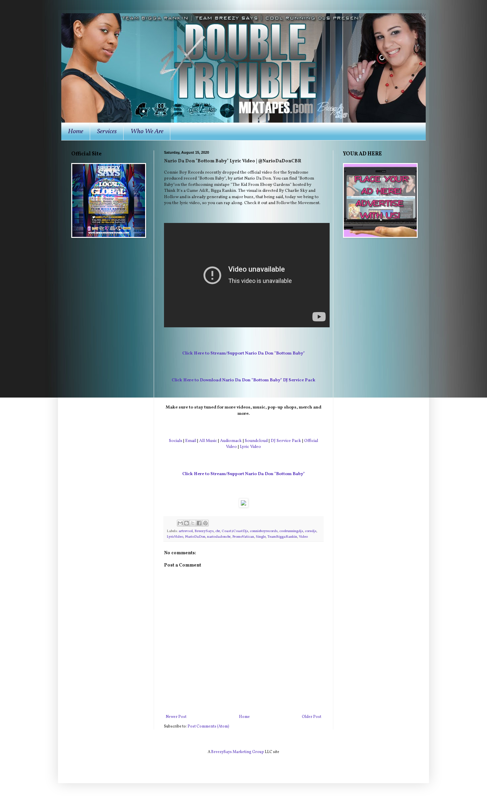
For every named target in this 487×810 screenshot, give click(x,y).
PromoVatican (243, 536)
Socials (175, 441)
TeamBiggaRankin (282, 536)
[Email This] (180, 523)
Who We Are (147, 131)
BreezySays (204, 531)
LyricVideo (175, 536)
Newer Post (176, 717)
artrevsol (186, 531)
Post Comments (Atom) (208, 726)
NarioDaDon (195, 536)
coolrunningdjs (291, 531)
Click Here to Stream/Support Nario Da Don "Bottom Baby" (243, 353)
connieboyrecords (264, 531)
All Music (208, 441)
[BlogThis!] (186, 523)
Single (261, 536)
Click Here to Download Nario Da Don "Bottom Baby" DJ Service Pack (243, 380)
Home (75, 131)
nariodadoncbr (219, 536)
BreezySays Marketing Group (237, 752)
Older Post (311, 717)
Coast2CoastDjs (235, 531)
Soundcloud (256, 441)
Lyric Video (250, 447)
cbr (217, 531)
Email (190, 441)
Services (107, 131)
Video (303, 536)
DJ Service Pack (286, 441)
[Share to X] (192, 523)
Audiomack (231, 441)
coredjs (310, 531)
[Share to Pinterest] (205, 523)
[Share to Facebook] (199, 523)
